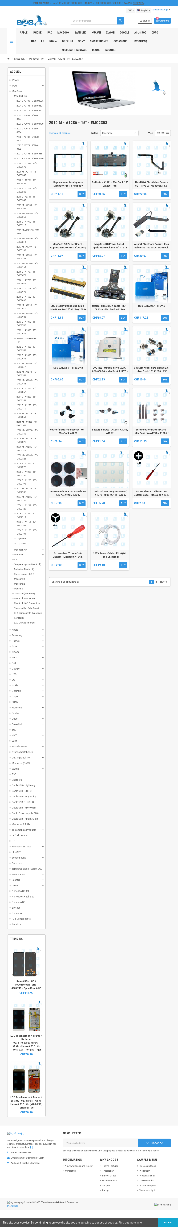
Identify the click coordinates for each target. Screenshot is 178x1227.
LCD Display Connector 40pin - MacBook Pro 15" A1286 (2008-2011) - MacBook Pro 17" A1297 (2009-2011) (68, 308)
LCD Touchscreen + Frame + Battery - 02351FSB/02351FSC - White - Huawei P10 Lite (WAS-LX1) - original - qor (26, 1042)
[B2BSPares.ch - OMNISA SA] (31, 20)
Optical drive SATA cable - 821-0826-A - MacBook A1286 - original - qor (110, 308)
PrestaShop (12, 1206)
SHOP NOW (138, 3)
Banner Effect (109, 1175)
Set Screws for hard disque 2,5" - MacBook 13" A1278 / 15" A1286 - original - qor (151, 369)
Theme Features (110, 1166)
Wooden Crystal (147, 1175)
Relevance (107, 133)
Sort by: (95, 133)
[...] (31, 1147)
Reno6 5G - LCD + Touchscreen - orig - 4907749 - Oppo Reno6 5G (26, 985)
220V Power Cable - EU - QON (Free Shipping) (110, 555)
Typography (108, 1170)
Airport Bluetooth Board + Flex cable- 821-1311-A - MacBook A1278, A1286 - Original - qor (151, 246)
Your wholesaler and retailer (78, 1166)
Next (164, 582)
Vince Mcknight (147, 1190)
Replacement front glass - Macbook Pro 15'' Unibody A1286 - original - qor (68, 184)
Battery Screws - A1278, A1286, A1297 (110, 431)
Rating (105, 1190)
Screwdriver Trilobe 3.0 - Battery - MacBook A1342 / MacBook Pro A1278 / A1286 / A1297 (68, 555)
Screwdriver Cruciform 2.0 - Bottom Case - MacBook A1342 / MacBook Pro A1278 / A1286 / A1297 (151, 493)
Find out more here (130, 1222)
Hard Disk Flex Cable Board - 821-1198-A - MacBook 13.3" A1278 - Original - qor (151, 184)
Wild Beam (144, 1170)
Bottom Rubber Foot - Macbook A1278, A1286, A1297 (68, 493)
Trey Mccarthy (146, 1180)
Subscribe (156, 1143)
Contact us (70, 1170)
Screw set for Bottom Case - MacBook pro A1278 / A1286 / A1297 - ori (152, 431)
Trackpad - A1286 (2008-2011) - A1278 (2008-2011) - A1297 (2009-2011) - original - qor (109, 493)
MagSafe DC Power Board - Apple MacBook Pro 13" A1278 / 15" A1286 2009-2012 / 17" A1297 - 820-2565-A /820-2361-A (68, 246)
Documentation (109, 1180)
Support (106, 1185)
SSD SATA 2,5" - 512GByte (68, 367)
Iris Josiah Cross (147, 1166)
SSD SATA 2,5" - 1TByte (151, 306)
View (150, 133)
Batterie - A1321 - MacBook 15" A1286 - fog (110, 184)
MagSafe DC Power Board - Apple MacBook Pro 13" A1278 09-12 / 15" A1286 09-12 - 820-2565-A (109, 246)
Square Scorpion (147, 1185)
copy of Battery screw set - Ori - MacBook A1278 (68, 431)
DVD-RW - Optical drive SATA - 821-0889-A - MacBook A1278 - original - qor (110, 369)
